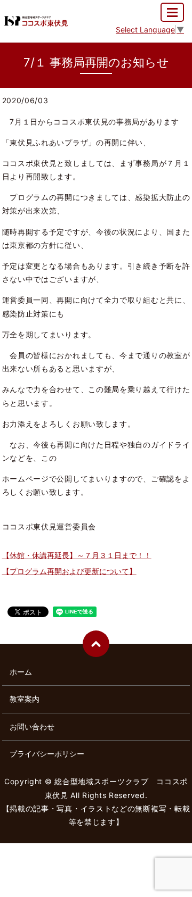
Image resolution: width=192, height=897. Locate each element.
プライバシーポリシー (47, 753)
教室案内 (24, 698)
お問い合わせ (32, 726)
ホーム (21, 671)
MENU (172, 12)
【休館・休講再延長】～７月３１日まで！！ (76, 555)
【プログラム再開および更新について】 (69, 571)
